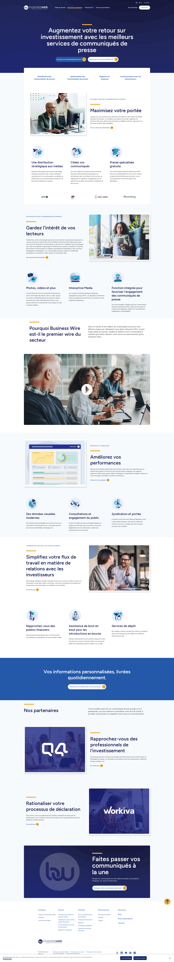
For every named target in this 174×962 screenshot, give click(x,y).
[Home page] (36, 7)
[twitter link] (117, 953)
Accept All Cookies (140, 958)
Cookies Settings (126, 958)
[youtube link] (126, 953)
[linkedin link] (122, 953)
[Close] (169, 958)
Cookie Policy (7, 959)
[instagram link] (135, 953)
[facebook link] (130, 953)
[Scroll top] (167, 902)
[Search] (136, 3)
